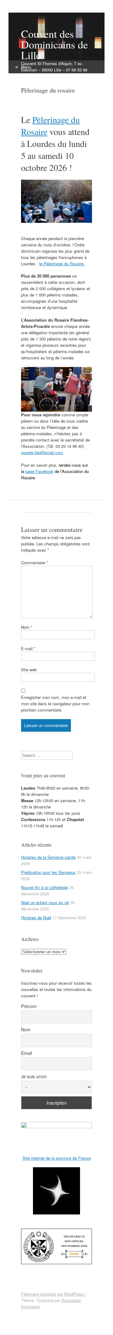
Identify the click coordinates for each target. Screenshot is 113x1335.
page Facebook (39, 471)
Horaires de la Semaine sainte (48, 857)
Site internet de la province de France (57, 1158)
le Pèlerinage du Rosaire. (62, 264)
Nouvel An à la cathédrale (44, 887)
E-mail (28, 648)
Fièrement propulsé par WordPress (52, 1294)
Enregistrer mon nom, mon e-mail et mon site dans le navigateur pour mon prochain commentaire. (55, 703)
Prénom (29, 1006)
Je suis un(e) (34, 1076)
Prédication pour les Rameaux (48, 872)
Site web (29, 670)
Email (26, 1053)
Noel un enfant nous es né (45, 902)
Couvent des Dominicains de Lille (54, 44)
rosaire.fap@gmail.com (42, 452)
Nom (26, 627)
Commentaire (34, 563)
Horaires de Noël (36, 918)
